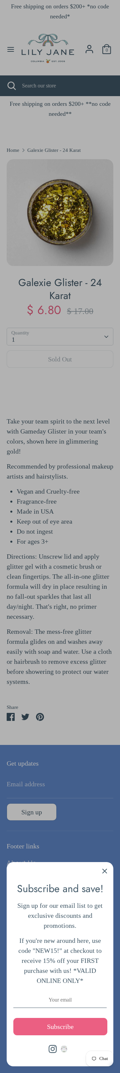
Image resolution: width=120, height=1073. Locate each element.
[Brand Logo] (64, 1049)
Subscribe (60, 1026)
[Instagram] (53, 1049)
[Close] (104, 870)
